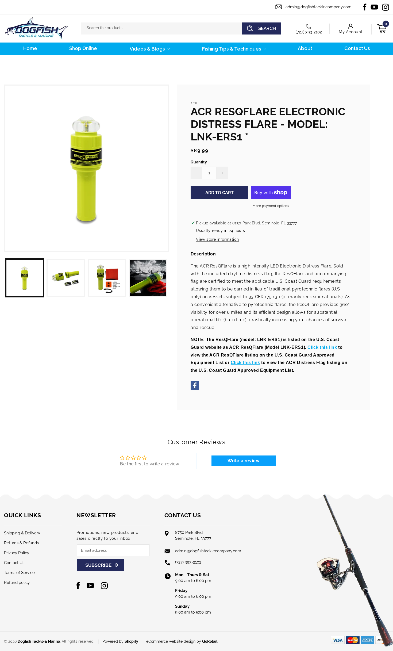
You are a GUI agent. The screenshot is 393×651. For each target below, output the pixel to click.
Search (267, 28)
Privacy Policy (16, 552)
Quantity (199, 162)
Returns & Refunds (21, 543)
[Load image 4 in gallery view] (148, 278)
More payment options (271, 206)
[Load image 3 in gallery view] (107, 278)
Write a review (243, 460)
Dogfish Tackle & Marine (39, 641)
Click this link (322, 347)
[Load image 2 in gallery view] (66, 278)
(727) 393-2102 (309, 32)
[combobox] (181, 28)
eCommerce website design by (174, 641)
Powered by (120, 641)
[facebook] (195, 388)
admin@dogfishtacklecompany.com (319, 7)
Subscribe (98, 565)
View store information (217, 239)
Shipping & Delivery (22, 533)
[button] (149, 49)
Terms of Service (19, 572)
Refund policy (17, 582)
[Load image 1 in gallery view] (24, 278)
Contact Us (14, 562)
